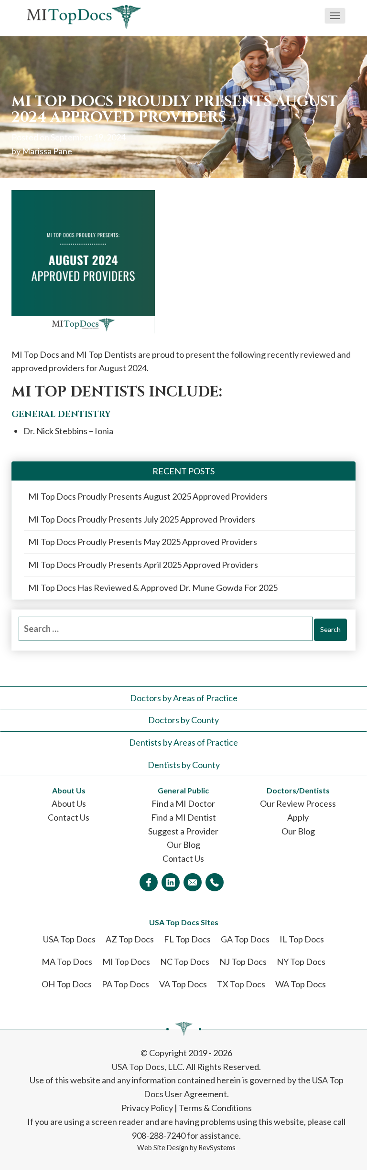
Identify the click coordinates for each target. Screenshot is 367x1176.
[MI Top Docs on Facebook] (149, 882)
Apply (298, 817)
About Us (69, 803)
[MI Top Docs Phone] (214, 882)
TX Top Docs (241, 984)
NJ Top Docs (243, 961)
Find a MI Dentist (183, 817)
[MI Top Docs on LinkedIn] (171, 882)
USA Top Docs (69, 939)
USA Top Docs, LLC (147, 1066)
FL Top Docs (187, 939)
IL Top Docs (302, 939)
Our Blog (183, 844)
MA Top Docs (67, 961)
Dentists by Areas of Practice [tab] (183, 742)
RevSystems (217, 1148)
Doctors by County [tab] (183, 720)
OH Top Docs (67, 984)
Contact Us (68, 817)
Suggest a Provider (183, 831)
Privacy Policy (147, 1107)
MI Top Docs (126, 961)
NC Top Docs (184, 961)
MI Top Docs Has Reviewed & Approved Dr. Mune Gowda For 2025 (153, 587)
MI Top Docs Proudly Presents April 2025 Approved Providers (143, 564)
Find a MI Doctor (183, 803)
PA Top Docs (125, 984)
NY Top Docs (301, 961)
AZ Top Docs (130, 939)
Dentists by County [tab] (184, 764)
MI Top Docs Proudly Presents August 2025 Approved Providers (148, 496)
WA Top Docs (300, 984)
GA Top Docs (245, 939)
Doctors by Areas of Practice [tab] (183, 698)
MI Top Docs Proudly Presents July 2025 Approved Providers (141, 519)
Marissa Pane (47, 151)
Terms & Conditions (215, 1107)
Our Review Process (298, 803)
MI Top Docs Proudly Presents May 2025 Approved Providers (142, 541)
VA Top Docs (183, 984)
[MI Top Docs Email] (193, 882)
